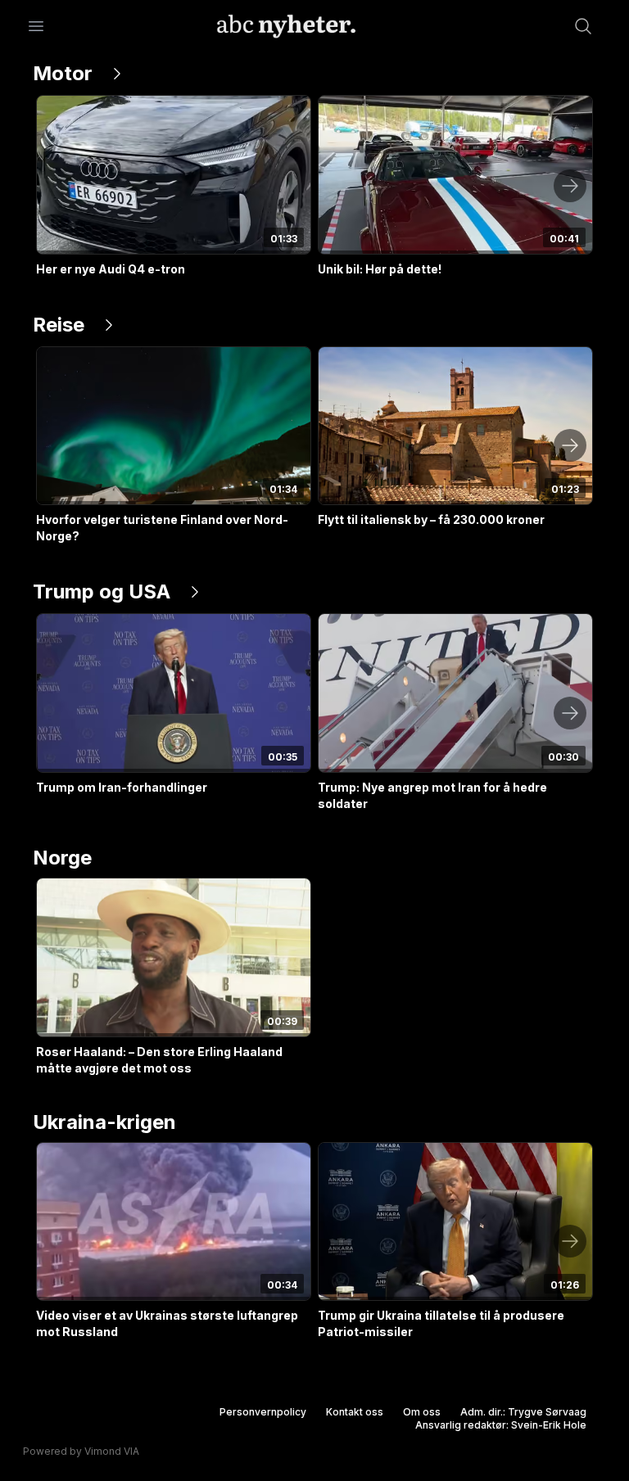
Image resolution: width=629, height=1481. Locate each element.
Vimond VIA (111, 1451)
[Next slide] (570, 185)
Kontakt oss (354, 1412)
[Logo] (286, 26)
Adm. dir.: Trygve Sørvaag (523, 1412)
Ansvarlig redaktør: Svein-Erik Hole (500, 1425)
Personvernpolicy (262, 1412)
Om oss (422, 1412)
